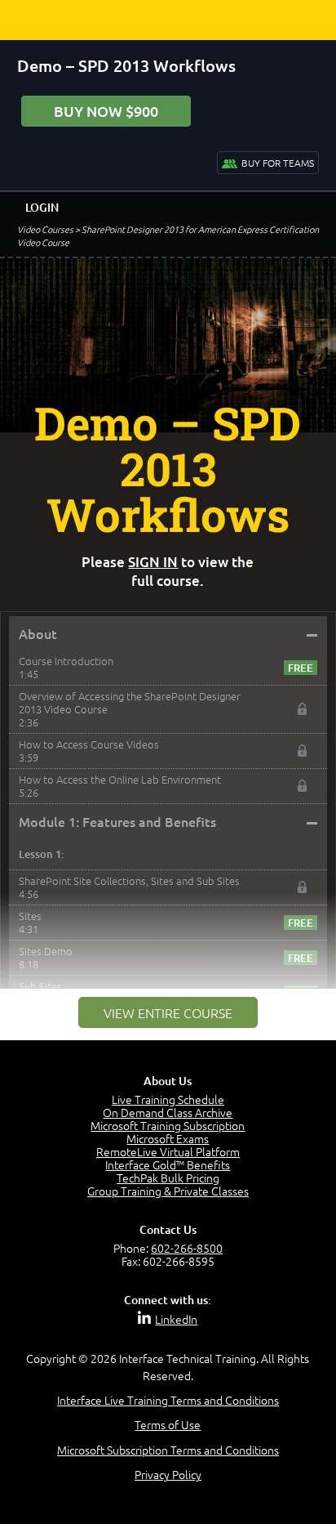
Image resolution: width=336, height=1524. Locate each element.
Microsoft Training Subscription (168, 1125)
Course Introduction (66, 660)
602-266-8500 (187, 1248)
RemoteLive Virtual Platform (168, 1151)
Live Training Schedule (168, 1099)
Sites (30, 915)
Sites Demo (46, 951)
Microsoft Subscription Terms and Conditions (168, 1449)
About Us (168, 1080)
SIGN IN (153, 561)
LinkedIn (176, 1319)
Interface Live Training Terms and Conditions (168, 1400)
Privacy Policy (168, 1474)
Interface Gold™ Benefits (167, 1164)
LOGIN (42, 207)
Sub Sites (40, 986)
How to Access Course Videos (89, 744)
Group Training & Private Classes (168, 1190)
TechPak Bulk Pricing (168, 1177)
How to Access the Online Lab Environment (120, 779)
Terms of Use (168, 1424)
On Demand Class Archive (167, 1112)
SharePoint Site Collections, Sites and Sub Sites (129, 880)
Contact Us (168, 1229)
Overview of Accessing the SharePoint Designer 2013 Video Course (130, 702)
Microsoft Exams (167, 1138)
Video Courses (45, 228)
